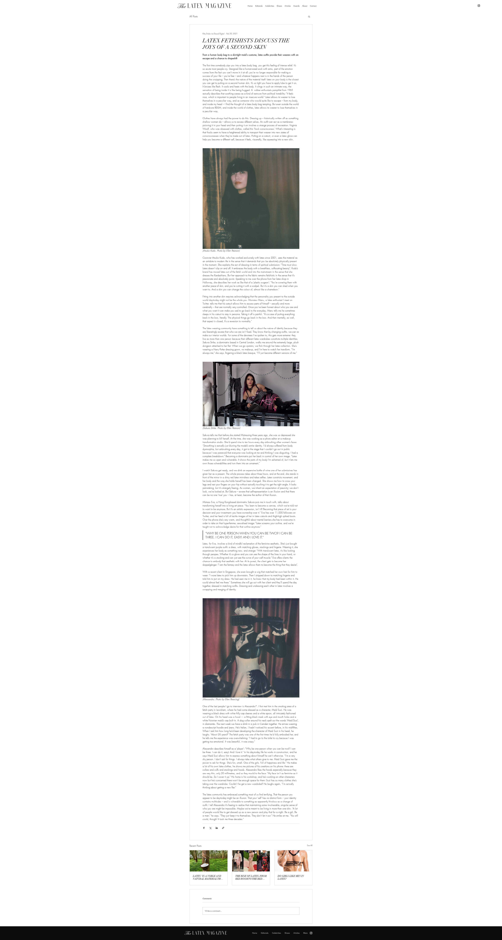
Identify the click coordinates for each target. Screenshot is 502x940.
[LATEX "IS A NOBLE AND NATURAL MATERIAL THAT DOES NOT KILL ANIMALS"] (208, 860)
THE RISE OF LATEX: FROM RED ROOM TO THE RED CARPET (251, 877)
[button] (309, 16)
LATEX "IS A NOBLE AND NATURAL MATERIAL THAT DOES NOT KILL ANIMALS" (208, 877)
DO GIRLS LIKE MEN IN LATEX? (291, 877)
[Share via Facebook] (204, 828)
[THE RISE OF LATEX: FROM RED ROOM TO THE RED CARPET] (251, 860)
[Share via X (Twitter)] (210, 828)
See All (309, 845)
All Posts (194, 16)
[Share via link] (223, 828)
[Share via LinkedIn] (216, 828)
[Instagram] (478, 5)
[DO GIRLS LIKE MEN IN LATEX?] (293, 860)
